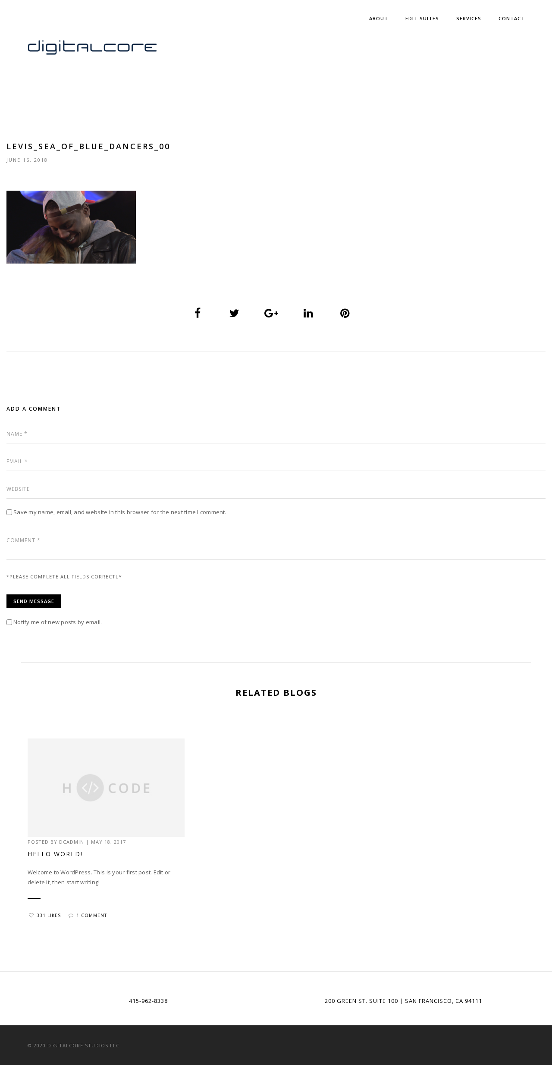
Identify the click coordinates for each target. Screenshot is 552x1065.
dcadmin (71, 842)
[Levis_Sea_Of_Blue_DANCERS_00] (198, 313)
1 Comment (91, 915)
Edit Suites (422, 18)
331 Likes (49, 915)
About (378, 18)
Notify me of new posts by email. (57, 622)
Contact (512, 18)
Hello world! (55, 854)
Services (468, 18)
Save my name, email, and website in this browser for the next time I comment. (119, 512)
